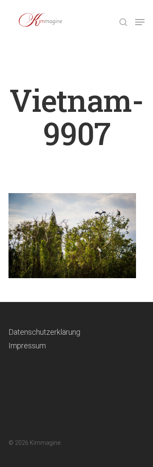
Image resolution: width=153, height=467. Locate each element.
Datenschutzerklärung (44, 331)
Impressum (27, 345)
